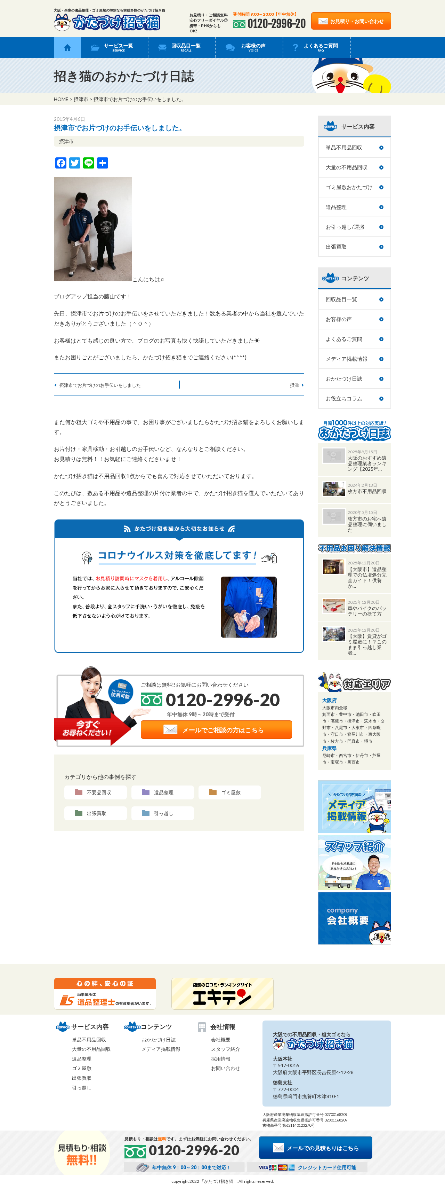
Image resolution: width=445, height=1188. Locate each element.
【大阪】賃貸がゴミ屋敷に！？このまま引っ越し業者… (367, 644)
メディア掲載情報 (346, 358)
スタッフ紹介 (225, 1049)
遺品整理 (163, 792)
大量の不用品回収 (346, 167)
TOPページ (67, 47)
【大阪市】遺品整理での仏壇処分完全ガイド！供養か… (367, 577)
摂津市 (81, 99)
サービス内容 (358, 126)
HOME (61, 99)
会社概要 (220, 1039)
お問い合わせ (225, 1068)
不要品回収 (99, 792)
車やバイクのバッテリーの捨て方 (367, 611)
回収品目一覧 (186, 47)
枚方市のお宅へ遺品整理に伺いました (367, 524)
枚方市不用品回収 (367, 491)
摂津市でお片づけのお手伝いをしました (100, 385)
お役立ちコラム (344, 398)
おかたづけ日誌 (344, 378)
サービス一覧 (118, 47)
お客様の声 (253, 47)
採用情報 (220, 1059)
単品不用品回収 (344, 147)
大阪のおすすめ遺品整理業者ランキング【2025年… (367, 463)
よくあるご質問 (321, 47)
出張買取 (96, 813)
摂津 (294, 385)
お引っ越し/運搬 (345, 227)
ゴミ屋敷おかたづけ (349, 187)
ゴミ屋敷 (231, 792)
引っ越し (163, 813)
